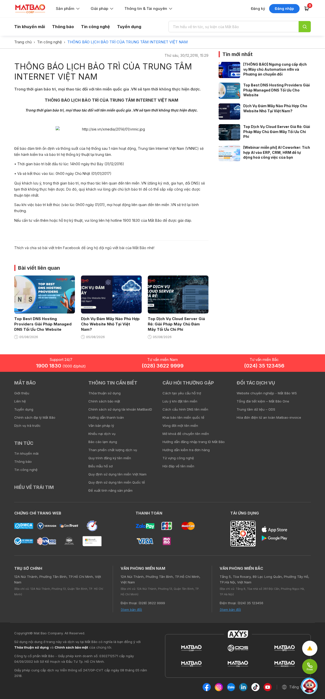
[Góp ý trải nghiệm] (309, 648)
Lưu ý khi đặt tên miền (179, 401)
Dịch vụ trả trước (27, 426)
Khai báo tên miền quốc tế (183, 417)
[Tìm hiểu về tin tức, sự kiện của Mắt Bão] (305, 26)
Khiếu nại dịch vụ (102, 434)
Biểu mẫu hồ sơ (100, 466)
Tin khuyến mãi (29, 26)
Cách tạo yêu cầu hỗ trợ (181, 393)
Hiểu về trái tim (34, 487)
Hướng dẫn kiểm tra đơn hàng (186, 450)
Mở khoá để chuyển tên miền (185, 434)
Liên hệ (20, 401)
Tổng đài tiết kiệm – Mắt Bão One (263, 401)
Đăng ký (258, 8)
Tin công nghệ (95, 26)
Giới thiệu (21, 393)
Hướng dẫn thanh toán (106, 417)
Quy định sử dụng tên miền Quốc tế (116, 482)
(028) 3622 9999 (163, 366)
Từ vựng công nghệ (178, 458)
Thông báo (63, 26)
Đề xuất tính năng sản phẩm (110, 490)
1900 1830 (61, 366)
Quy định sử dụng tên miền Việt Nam (117, 474)
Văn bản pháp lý (101, 426)
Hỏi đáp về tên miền (178, 466)
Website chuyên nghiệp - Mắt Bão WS (267, 393)
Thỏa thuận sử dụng (104, 393)
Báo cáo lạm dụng (102, 442)
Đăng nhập (284, 8)
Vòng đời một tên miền (180, 426)
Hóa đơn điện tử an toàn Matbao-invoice (269, 417)
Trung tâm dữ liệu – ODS (256, 409)
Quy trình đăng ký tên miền (109, 458)
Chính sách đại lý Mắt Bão (34, 417)
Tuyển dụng (129, 26)
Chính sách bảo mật (104, 401)
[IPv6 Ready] (312, 386)
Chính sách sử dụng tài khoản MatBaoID (120, 409)
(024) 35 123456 (264, 366)
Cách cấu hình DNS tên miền (185, 409)
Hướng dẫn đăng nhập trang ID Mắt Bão (193, 442)
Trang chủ (23, 42)
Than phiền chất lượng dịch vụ (112, 450)
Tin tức (23, 443)
